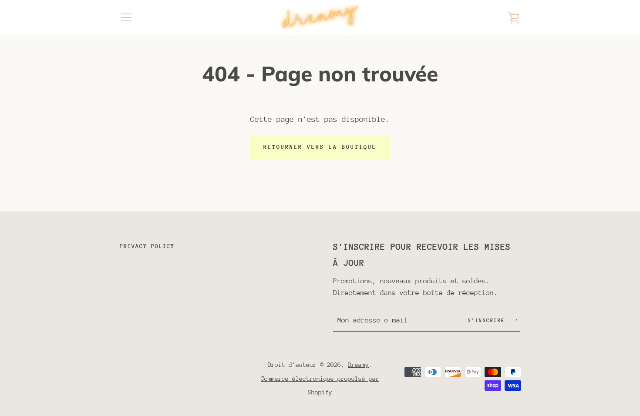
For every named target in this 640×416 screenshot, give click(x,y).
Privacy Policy (147, 246)
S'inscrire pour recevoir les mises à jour (422, 255)
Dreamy (358, 364)
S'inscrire (488, 320)
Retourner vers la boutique (320, 147)
